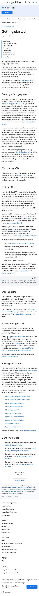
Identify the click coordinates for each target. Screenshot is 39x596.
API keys (18, 343)
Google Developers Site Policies (14, 491)
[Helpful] (13, 22)
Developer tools (22, 19)
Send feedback (9, 27)
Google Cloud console (23, 152)
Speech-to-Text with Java (13, 427)
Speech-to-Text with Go (13, 423)
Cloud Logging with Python (14, 406)
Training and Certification (9, 552)
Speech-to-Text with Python (14, 420)
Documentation (11, 19)
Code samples (6, 546)
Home (3, 19)
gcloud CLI (24, 271)
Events (4, 564)
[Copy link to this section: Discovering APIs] (21, 168)
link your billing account (22, 314)
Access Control (17, 223)
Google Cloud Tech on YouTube (11, 573)
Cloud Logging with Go (12, 410)
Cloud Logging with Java (13, 413)
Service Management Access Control (25, 236)
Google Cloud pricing (8, 509)
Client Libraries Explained (27, 431)
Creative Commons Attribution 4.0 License (18, 487)
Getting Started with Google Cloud (12, 543)
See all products (6, 506)
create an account (27, 80)
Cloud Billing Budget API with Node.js (17, 396)
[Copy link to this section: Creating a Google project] (30, 94)
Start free (7, 12)
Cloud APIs (10, 8)
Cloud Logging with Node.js (14, 403)
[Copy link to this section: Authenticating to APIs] (26, 324)
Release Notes (6, 529)
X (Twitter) (5, 567)
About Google (6, 580)
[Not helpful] (16, 22)
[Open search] (26, 2)
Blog (3, 561)
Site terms (21, 580)
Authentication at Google (10, 356)
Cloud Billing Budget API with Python (17, 400)
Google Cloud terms (31, 580)
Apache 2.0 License (24, 489)
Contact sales (6, 515)
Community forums (7, 523)
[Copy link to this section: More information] (21, 438)
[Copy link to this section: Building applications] (24, 364)
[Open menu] (3, 2)
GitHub (3, 540)
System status (6, 532)
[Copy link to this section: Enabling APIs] (17, 187)
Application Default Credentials (19, 337)
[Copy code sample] (35, 278)
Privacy (13, 580)
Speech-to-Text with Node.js (14, 417)
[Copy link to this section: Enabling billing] (18, 292)
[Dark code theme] (32, 278)
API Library (22, 175)
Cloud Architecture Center (9, 549)
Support (4, 526)
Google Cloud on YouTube (9, 570)
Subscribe (32, 587)
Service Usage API (8, 273)
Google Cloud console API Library (23, 243)
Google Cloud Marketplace (9, 512)
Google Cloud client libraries (27, 371)
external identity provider (10, 104)
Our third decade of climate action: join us (15, 583)
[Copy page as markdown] (9, 36)
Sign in (34, 2)
